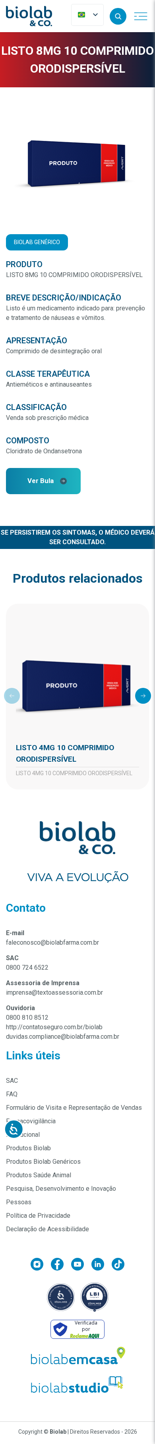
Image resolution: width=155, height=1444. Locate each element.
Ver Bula (40, 481)
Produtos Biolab (28, 1148)
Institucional (23, 1134)
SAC (12, 1080)
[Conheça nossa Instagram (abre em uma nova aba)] (41, 1266)
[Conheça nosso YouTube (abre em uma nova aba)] (81, 1266)
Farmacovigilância (31, 1121)
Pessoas (18, 1202)
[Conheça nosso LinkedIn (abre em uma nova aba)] (101, 1266)
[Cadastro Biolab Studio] (77, 1385)
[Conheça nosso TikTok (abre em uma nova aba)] (118, 1266)
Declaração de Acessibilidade (47, 1229)
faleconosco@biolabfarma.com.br (52, 942)
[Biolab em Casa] (77, 1357)
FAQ (11, 1094)
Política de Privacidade (38, 1215)
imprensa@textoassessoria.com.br (54, 992)
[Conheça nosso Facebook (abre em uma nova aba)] (61, 1266)
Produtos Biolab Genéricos (43, 1161)
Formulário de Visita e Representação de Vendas (74, 1107)
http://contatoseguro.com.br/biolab (54, 1027)
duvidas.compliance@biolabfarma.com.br (62, 1036)
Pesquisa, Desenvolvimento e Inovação (61, 1188)
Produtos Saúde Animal (38, 1175)
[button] (118, 16)
